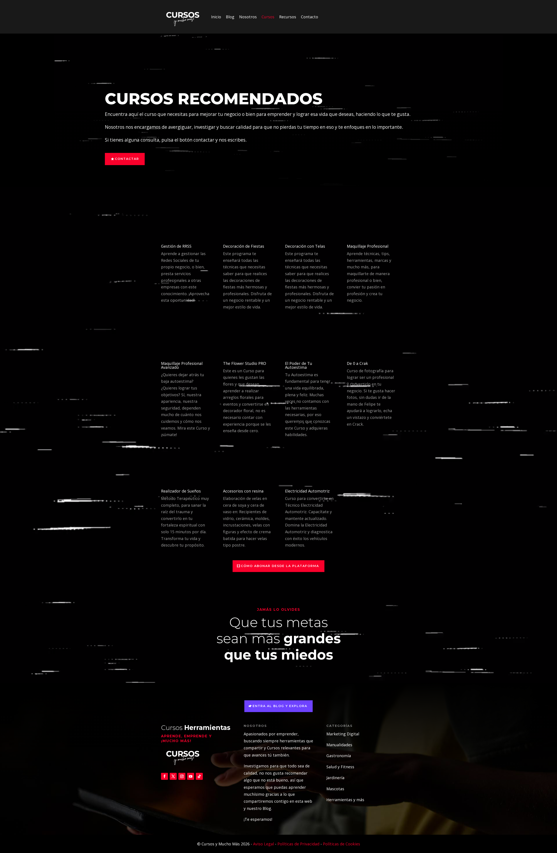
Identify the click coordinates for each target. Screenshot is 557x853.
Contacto (309, 16)
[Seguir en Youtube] (190, 776)
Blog (230, 16)
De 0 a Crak (357, 363)
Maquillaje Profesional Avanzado (182, 365)
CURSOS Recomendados (213, 98)
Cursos (268, 16)
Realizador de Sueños (181, 491)
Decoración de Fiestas (243, 246)
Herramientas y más (345, 799)
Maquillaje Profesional (367, 246)
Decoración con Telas (305, 246)
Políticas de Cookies (341, 843)
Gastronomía (338, 755)
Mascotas (335, 788)
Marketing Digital (342, 733)
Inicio (216, 16)
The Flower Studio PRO (244, 363)
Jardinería (335, 777)
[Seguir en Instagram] (181, 776)
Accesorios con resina (243, 491)
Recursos (287, 16)
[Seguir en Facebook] (164, 776)
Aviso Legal (264, 843)
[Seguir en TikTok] (199, 776)
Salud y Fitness (340, 766)
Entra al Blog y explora (280, 706)
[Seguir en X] (173, 776)
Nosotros (248, 16)
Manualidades (339, 744)
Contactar (127, 159)
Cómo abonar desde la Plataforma (280, 566)
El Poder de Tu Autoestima (298, 365)
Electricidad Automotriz (307, 491)
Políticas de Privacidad (298, 843)
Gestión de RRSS (176, 246)
